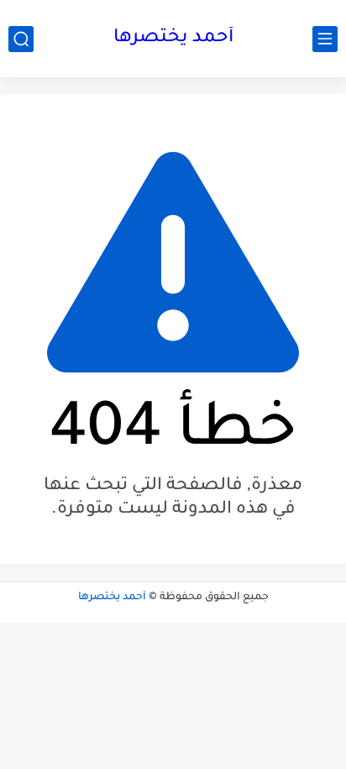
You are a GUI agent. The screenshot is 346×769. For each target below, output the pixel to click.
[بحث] (21, 39)
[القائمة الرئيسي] (325, 39)
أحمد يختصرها (173, 39)
